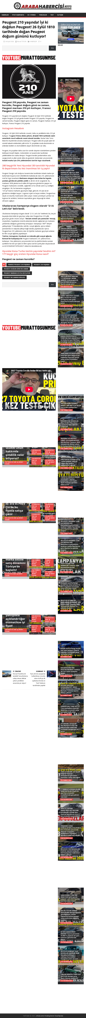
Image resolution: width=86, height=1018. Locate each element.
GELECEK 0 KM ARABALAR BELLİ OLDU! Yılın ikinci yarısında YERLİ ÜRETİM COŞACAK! (69, 424)
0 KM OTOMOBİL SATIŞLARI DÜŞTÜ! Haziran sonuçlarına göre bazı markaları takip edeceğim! (70, 774)
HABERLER (5, 15)
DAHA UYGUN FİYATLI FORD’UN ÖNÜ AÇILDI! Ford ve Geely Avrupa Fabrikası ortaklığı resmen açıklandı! (71, 339)
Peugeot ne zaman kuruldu (14, 277)
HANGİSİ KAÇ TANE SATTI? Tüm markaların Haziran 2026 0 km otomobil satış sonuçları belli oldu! (70, 709)
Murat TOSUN (21, 41)
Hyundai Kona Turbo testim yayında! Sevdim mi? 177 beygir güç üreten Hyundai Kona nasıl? (28, 253)
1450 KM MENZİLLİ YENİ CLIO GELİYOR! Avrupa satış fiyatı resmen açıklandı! (71, 976)
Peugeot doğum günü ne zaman (16, 269)
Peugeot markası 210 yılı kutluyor (17, 273)
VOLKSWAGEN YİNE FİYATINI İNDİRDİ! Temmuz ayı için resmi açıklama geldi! (70, 670)
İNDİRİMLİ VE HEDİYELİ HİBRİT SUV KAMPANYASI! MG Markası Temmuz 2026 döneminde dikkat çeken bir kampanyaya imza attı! (70, 442)
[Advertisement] (29, 305)
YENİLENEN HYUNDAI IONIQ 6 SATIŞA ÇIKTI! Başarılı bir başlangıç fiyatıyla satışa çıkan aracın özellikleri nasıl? (71, 357)
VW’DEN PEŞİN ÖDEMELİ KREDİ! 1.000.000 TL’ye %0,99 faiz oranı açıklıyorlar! (71, 405)
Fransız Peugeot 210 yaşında (19, 265)
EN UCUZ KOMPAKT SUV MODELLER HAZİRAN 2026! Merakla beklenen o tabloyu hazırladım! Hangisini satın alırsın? (70, 955)
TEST (52, 15)
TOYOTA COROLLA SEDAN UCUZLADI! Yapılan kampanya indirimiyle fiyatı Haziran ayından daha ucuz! (70, 481)
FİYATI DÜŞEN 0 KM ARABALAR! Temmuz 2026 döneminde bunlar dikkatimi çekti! (70, 566)
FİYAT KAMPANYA (18, 15)
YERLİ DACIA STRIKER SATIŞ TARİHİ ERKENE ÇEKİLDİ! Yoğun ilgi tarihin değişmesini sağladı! (70, 462)
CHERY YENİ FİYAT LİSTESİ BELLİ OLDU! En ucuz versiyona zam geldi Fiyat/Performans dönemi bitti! (70, 299)
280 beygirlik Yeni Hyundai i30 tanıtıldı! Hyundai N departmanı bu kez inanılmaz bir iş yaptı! (28, 167)
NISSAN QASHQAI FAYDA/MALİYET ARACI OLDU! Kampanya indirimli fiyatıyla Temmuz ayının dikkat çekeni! (70, 689)
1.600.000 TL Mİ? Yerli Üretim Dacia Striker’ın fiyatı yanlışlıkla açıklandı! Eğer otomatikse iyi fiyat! (70, 158)
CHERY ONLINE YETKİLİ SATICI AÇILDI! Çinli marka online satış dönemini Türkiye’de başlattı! (16, 559)
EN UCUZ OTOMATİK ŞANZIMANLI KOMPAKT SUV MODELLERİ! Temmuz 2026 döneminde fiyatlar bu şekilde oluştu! (71, 604)
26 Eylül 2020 (9, 41)
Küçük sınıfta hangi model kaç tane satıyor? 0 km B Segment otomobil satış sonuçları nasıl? (71, 651)
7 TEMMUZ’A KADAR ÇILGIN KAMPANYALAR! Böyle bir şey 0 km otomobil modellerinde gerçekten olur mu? (70, 793)
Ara (52, 48)
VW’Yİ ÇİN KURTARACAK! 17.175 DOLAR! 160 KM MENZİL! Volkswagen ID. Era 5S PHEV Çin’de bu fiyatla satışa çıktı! (69, 280)
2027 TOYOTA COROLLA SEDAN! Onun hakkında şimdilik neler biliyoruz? (15, 449)
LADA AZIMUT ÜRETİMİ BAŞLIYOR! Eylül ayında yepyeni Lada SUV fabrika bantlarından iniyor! (70, 898)
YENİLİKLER (43, 15)
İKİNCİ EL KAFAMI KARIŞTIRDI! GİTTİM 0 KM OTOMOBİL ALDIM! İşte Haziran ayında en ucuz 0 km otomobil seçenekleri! (70, 812)
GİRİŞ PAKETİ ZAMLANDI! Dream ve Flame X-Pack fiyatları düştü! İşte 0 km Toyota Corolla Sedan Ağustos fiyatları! (70, 215)
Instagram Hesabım (13, 128)
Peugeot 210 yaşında (41, 265)
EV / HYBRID (32, 15)
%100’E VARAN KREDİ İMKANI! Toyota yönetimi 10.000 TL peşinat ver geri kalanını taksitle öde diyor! (70, 935)
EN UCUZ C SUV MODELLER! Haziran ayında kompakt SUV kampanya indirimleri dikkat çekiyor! (70, 852)
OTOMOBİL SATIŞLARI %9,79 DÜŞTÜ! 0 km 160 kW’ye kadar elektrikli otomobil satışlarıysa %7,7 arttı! (70, 727)
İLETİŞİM (60, 15)
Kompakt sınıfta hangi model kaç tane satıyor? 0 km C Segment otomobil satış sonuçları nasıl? (70, 586)
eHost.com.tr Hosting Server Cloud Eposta (49, 1016)
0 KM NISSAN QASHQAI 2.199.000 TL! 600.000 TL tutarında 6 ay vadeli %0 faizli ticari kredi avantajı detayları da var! (70, 319)
